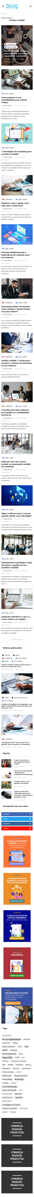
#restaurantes (26, 1068)
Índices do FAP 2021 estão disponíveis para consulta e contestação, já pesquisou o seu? (23, 794)
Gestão (19, 1097)
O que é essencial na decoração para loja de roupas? (22, 762)
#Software (6, 1076)
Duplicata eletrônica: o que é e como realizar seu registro (15, 618)
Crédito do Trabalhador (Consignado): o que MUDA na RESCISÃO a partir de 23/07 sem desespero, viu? (16, 706)
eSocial (18, 1094)
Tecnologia (13, 1112)
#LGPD (17, 1057)
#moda (10, 1065)
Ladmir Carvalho (9, 1108)
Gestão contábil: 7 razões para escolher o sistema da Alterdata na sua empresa (16, 363)
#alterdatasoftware (7, 1035)
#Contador (26, 1039)
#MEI (3, 1065)
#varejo (19, 1079)
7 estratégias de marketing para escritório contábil (16, 152)
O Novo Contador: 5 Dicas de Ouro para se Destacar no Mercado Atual (16, 666)
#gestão (7, 1057)
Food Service (7, 1098)
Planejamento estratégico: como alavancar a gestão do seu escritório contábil (16, 565)
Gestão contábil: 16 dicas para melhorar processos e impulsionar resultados (16, 53)
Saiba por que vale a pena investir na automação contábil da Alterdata (16, 464)
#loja (23, 1057)
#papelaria (6, 1068)
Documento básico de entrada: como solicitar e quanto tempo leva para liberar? (15, 309)
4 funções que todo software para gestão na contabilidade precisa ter (15, 412)
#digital (20, 1046)
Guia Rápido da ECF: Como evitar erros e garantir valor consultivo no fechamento (15, 743)
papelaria (4, 1112)
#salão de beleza (8, 1072)
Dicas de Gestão (9, 1090)
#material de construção (18, 1061)
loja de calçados (24, 1108)
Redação (8, 59)
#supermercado (20, 1076)
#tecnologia (7, 1079)
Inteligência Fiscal (11, 1105)
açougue (13, 1083)
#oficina (28, 1065)
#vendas (5, 1083)
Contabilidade (9, 1086)
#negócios (19, 1065)
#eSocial (13, 1050)
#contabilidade (11, 1039)
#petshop (16, 1068)
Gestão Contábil (6, 1101)
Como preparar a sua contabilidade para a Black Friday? (14, 100)
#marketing (5, 1061)
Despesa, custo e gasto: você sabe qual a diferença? (15, 204)
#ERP (5, 1050)
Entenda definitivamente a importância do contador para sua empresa (15, 255)
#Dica (15, 1043)
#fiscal (21, 1054)
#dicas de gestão (8, 1047)
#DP (27, 1046)
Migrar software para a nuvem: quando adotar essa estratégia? (16, 514)
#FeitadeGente (9, 1054)
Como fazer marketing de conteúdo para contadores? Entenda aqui (23, 772)
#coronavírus (6, 1043)
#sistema (19, 1072)
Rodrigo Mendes (7, 105)
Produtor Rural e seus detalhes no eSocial (22, 782)
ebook (20, 1090)
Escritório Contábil (7, 1094)
